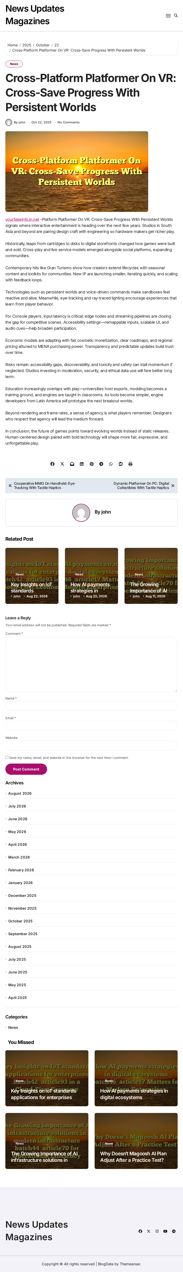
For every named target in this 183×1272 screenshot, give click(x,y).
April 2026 (17, 844)
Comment (14, 633)
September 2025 (22, 934)
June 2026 (17, 819)
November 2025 (22, 908)
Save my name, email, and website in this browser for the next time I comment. (69, 758)
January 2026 (20, 882)
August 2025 (19, 946)
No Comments (69, 122)
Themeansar (130, 1264)
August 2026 (19, 793)
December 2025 (22, 895)
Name (11, 698)
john (106, 512)
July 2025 (17, 959)
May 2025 (17, 985)
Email (10, 718)
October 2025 (20, 921)
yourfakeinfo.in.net (22, 219)
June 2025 (17, 972)
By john (19, 122)
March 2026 (19, 857)
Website (11, 738)
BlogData (105, 1264)
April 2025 (17, 997)
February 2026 (21, 870)
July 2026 (17, 806)
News (14, 64)
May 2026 (17, 831)
